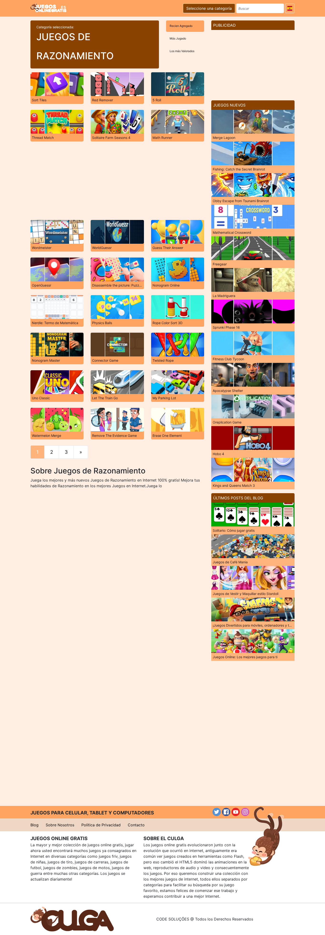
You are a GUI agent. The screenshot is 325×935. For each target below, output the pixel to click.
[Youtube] (235, 812)
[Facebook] (226, 812)
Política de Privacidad (101, 825)
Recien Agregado (181, 26)
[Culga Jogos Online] (72, 918)
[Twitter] (216, 812)
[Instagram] (245, 812)
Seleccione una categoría (209, 8)
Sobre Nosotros (60, 825)
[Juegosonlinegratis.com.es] (48, 7)
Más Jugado (178, 38)
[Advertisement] (117, 180)
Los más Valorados (182, 51)
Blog (34, 825)
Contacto (136, 825)
